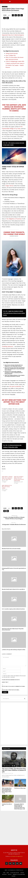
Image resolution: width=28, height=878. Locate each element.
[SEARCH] (24, 698)
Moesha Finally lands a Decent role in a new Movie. (13, 589)
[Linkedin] (17, 863)
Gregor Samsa (9, 185)
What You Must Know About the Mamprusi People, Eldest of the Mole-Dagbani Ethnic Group (7, 790)
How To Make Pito (11, 55)
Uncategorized (4, 6)
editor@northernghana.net (16, 856)
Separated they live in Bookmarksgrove (13, 35)
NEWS (8, 872)
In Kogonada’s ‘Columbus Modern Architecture (14, 524)
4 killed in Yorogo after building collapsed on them (13, 649)
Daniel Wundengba (6, 12)
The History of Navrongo (20, 788)
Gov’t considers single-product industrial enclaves (13, 609)
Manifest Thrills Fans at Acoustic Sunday (11, 548)
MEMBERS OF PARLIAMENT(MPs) (19, 874)
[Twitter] (10, 863)
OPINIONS (22, 872)
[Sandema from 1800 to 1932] (8, 799)
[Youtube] (20, 863)
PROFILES (9, 874)
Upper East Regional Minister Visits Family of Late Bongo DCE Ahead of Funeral (15, 376)
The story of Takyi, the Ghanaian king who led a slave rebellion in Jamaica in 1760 (14, 770)
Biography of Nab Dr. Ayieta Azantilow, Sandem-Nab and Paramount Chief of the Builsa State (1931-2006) (19, 806)
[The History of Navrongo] (20, 783)
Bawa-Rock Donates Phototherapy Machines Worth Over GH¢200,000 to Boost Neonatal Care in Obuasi (15, 368)
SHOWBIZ (13, 876)
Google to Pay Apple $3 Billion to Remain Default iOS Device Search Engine (14, 518)
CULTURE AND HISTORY (14, 872)
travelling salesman (7, 346)
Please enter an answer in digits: (11, 679)
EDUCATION (4, 874)
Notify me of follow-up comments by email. (13, 686)
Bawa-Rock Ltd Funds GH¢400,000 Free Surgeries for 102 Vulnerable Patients (14, 366)
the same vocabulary (15, 386)
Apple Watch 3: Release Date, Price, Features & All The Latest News (7, 478)
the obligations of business (14, 218)
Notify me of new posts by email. (11, 689)
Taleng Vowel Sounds (12, 53)
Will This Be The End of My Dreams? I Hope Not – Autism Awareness (13, 629)
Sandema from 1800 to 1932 (7, 804)
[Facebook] (6, 863)
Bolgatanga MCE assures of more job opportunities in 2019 (14, 569)
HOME (4, 872)
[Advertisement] (15, 24)
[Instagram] (13, 863)
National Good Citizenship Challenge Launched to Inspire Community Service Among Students (14, 372)
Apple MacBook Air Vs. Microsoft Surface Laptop (7, 487)
